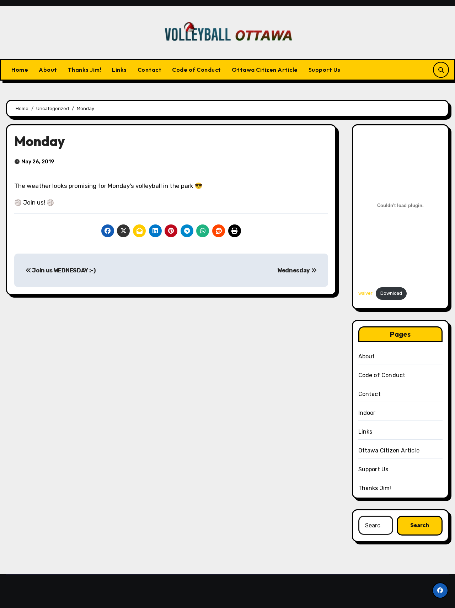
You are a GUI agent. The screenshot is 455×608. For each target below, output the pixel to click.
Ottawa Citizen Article (265, 69)
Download (391, 293)
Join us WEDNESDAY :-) (63, 270)
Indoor (367, 412)
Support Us (325, 69)
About (48, 69)
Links (119, 69)
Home (19, 69)
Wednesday (294, 270)
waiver (365, 293)
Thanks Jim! (85, 69)
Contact (150, 69)
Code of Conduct (196, 69)
